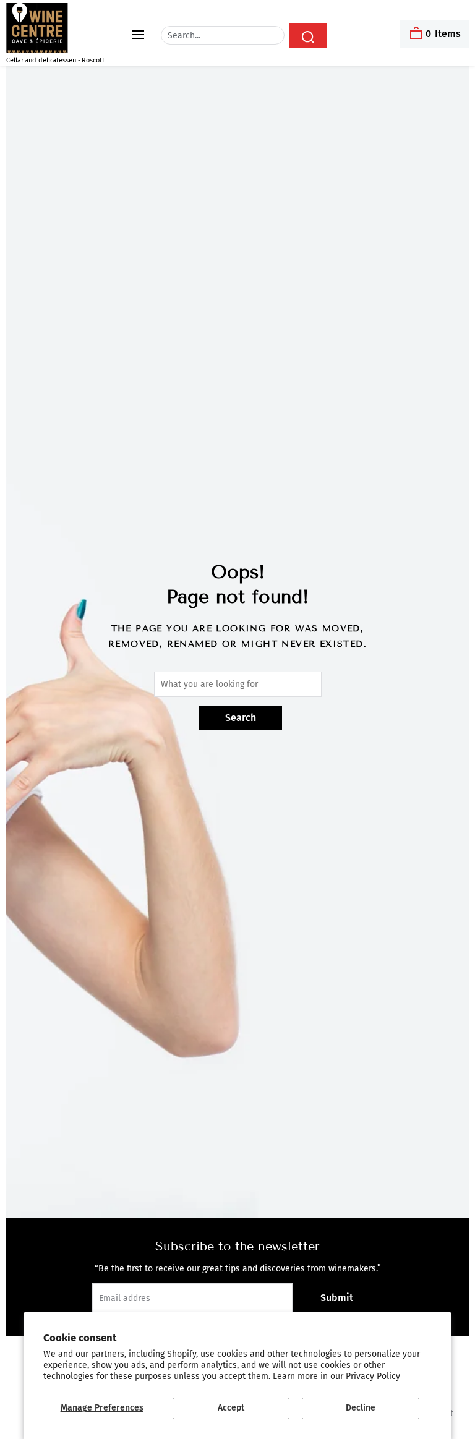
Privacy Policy (373, 1376)
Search (240, 718)
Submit (336, 1298)
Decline (360, 1408)
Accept (231, 1408)
